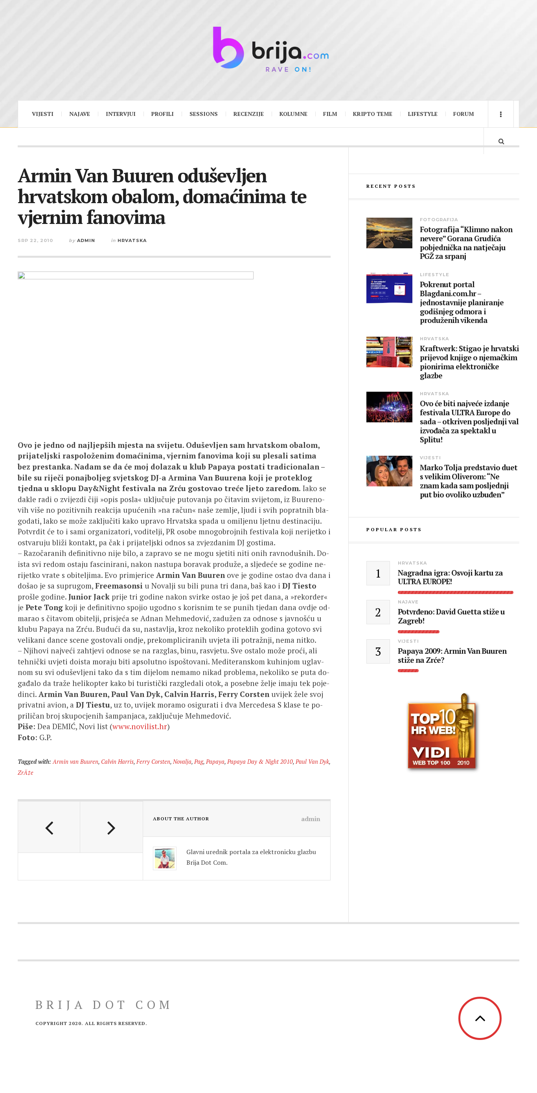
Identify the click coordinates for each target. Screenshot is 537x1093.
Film (330, 113)
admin (86, 240)
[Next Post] (111, 827)
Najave (79, 113)
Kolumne (293, 113)
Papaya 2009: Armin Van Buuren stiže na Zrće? (452, 656)
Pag (198, 761)
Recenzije (249, 113)
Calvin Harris (117, 761)
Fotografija (439, 219)
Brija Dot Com (104, 1004)
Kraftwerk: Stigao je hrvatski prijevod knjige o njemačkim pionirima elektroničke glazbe (469, 362)
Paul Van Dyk (312, 761)
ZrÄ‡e (25, 772)
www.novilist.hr (139, 726)
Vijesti (42, 113)
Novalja (182, 761)
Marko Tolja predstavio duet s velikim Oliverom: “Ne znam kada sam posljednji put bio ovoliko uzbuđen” (468, 481)
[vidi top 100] (442, 733)
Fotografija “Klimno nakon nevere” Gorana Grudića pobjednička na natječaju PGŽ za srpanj (466, 243)
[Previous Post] (49, 827)
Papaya (215, 761)
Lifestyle (423, 113)
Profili (162, 113)
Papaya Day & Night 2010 (260, 761)
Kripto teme (372, 113)
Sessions (203, 113)
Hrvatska (132, 240)
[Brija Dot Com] (268, 49)
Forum (463, 113)
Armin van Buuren (75, 761)
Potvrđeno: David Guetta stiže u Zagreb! (451, 616)
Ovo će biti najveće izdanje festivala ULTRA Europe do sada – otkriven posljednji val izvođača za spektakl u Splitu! (469, 421)
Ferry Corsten (153, 761)
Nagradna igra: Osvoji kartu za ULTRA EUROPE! (450, 578)
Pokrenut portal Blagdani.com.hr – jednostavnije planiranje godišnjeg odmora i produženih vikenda (462, 302)
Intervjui (121, 113)
